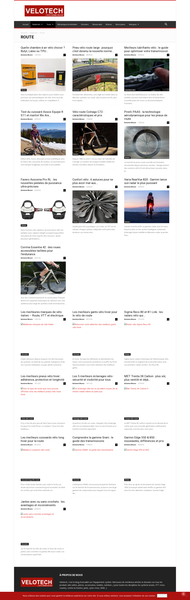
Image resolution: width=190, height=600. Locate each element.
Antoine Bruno (27, 55)
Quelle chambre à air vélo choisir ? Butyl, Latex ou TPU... (43, 49)
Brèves (109, 24)
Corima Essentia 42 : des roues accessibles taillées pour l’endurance (41, 251)
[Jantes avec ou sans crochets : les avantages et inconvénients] (43, 529)
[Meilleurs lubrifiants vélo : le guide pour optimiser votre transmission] (146, 74)
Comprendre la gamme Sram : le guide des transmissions (92, 439)
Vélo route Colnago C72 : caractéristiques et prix (88, 113)
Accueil (26, 24)
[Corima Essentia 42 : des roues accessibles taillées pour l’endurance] (43, 278)
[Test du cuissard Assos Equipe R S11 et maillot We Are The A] (43, 139)
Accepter (162, 596)
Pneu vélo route (27, 418)
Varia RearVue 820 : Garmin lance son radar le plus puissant (145, 181)
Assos (24, 154)
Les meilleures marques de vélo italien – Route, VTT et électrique (42, 313)
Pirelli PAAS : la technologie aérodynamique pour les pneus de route (145, 115)
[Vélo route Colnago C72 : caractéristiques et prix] (95, 139)
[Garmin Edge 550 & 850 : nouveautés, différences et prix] (146, 464)
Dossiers (85, 24)
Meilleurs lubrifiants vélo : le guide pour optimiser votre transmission (146, 49)
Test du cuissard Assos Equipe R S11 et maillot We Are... (42, 113)
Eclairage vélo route (80, 418)
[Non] (186, 596)
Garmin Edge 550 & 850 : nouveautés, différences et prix (144, 439)
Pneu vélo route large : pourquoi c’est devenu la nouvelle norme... (93, 49)
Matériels (36, 24)
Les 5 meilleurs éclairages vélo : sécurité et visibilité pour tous (93, 378)
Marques (133, 24)
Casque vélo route (131, 418)
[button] (166, 24)
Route (24, 90)
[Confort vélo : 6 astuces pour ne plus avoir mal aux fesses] (95, 206)
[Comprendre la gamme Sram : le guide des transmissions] (95, 464)
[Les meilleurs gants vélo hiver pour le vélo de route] (95, 339)
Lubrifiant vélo (130, 90)
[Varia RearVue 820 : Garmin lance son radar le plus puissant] (146, 206)
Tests (49, 24)
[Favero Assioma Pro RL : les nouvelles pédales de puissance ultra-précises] (43, 210)
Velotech (24, 33)
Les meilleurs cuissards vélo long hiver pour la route (42, 439)
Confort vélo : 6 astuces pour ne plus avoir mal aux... (92, 181)
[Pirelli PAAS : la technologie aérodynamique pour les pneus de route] (146, 142)
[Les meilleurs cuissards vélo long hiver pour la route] (43, 464)
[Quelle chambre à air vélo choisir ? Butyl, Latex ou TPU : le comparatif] (43, 74)
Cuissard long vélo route (30, 480)
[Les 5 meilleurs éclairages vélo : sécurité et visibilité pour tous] (95, 403)
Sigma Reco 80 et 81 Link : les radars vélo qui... (143, 313)
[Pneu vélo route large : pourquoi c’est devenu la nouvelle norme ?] (95, 74)
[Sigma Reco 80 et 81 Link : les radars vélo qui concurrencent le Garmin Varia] (146, 339)
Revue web (97, 24)
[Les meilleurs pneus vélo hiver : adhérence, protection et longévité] (43, 403)
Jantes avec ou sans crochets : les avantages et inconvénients (43, 503)
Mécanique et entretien (67, 24)
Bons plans (120, 24)
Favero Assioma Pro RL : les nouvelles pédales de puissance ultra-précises (41, 183)
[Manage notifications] (183, 594)
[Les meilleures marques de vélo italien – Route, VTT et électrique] (43, 339)
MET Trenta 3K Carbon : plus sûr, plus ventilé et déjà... (145, 378)
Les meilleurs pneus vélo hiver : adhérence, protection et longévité (42, 378)
